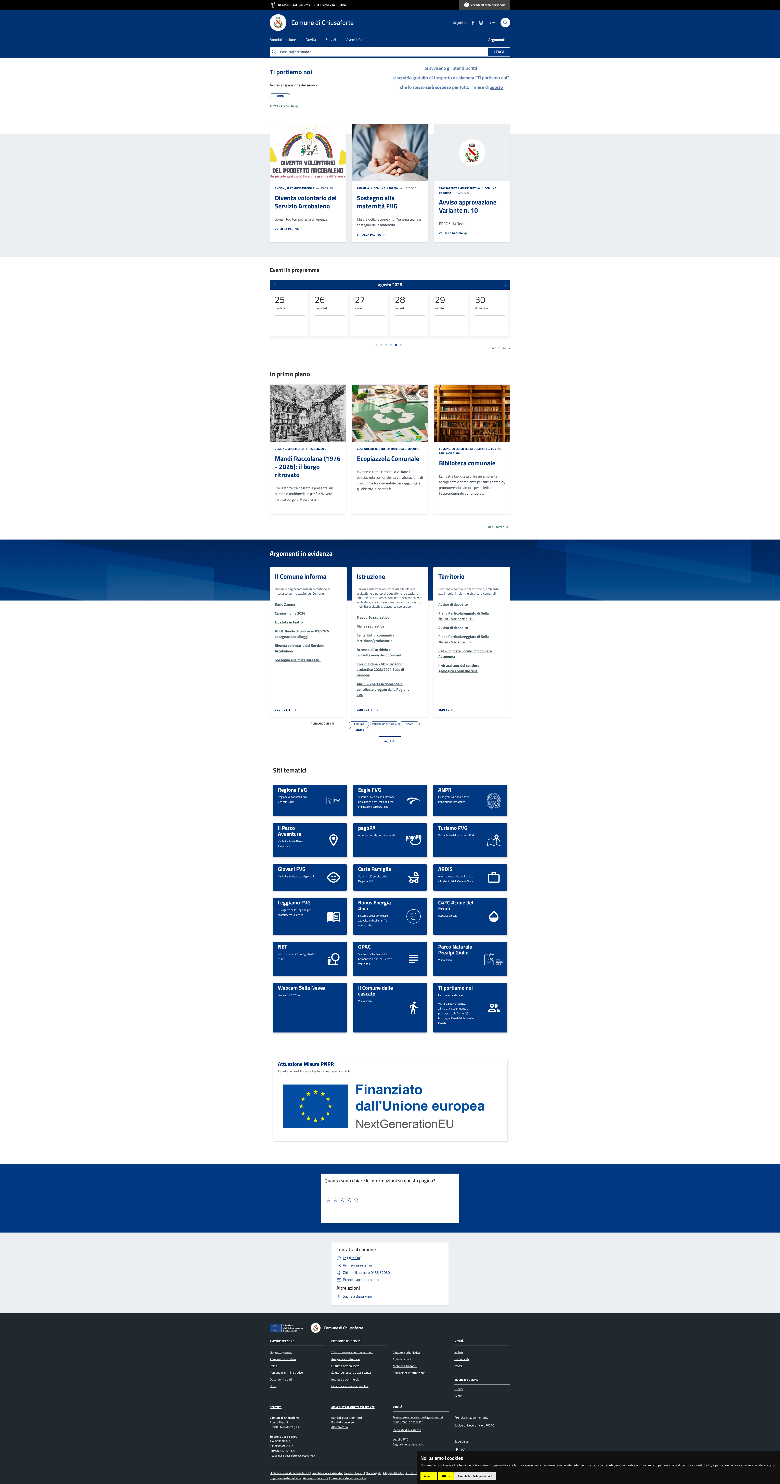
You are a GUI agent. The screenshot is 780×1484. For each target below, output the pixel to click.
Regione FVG (292, 790)
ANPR (444, 790)
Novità (459, 1341)
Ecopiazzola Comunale (388, 458)
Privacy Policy (354, 1473)
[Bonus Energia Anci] (413, 916)
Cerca (499, 51)
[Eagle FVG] (413, 800)
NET (282, 946)
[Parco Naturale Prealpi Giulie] (494, 959)
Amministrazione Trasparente (353, 1407)
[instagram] (479, 22)
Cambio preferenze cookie (348, 1478)
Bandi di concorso (342, 1422)
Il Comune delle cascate (375, 991)
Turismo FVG (452, 828)
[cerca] (505, 22)
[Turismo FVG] (494, 840)
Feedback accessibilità (327, 1473)
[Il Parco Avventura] (333, 840)
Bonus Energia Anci (374, 905)
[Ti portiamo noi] (494, 1007)
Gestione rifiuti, (369, 449)
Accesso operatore (315, 1478)
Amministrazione (282, 1341)
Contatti (276, 1407)
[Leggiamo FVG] (333, 916)
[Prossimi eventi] (505, 285)
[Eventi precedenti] (275, 285)
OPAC (364, 946)
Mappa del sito (393, 1473)
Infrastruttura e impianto (400, 449)
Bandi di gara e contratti (346, 1417)
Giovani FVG (292, 869)
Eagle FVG (369, 790)
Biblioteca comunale (467, 463)
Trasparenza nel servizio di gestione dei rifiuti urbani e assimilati (418, 1419)
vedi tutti (390, 741)
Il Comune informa (300, 188)
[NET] (333, 958)
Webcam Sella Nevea (301, 988)
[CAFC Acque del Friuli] (494, 916)
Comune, (281, 449)
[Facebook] (471, 22)
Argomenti (496, 39)
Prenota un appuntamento (471, 1417)
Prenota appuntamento (361, 1279)
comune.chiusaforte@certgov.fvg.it (295, 1456)
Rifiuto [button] (445, 1476)
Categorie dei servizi (346, 1341)
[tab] (376, 345)
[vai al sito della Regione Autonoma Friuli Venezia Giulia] (310, 5)
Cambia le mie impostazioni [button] (475, 1476)
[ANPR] (494, 800)
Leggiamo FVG (294, 902)
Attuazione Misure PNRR (306, 1064)
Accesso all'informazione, (471, 449)
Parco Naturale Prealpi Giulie (455, 949)
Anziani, (281, 188)
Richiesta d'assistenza (407, 1430)
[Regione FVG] (333, 800)
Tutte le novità (282, 106)
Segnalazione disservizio (408, 1444)
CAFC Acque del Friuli (455, 905)
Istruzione (371, 576)
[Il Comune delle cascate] (413, 1007)
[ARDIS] (494, 877)
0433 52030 (366, 1272)
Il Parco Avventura (289, 831)
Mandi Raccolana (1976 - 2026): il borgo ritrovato (307, 467)
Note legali (373, 1473)
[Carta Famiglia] (413, 877)
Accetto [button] (428, 1476)
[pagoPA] (413, 840)
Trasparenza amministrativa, (460, 188)
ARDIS (445, 869)
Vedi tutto (499, 348)
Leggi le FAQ (352, 1258)
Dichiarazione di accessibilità (290, 1473)
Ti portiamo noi (291, 72)
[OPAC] (413, 958)
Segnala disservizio (357, 1296)
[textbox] (389, 1199)
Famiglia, (363, 188)
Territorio (451, 576)
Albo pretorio (339, 1427)
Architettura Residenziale (307, 449)
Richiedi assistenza (357, 1265)
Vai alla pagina (287, 229)
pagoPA (367, 828)
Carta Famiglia (374, 869)
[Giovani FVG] (333, 877)
